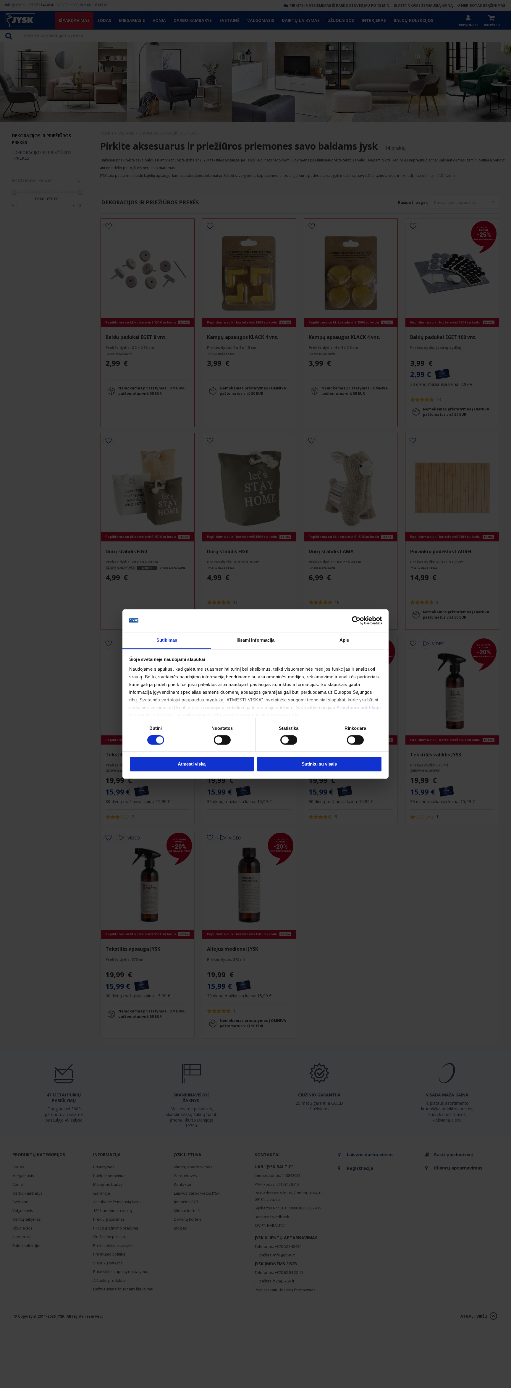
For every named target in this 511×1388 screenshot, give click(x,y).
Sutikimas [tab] (166, 640)
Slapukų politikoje (153, 715)
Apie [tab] (344, 640)
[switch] (222, 740)
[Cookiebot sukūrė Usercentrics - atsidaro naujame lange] (356, 620)
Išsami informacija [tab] (256, 640)
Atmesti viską (192, 763)
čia (295, 715)
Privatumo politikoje (359, 707)
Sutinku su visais (319, 763)
